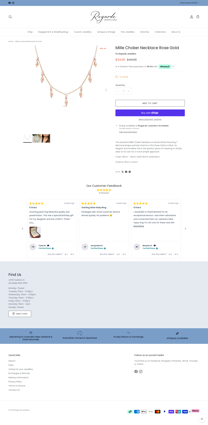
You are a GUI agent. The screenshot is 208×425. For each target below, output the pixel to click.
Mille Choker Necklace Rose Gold (28, 41)
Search (11, 360)
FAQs (10, 365)
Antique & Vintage (106, 32)
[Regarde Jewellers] (104, 17)
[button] (35, 232)
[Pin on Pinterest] (130, 172)
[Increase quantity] (129, 91)
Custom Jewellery (83, 32)
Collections (160, 32)
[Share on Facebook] (126, 172)
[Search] (10, 17)
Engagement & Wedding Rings (53, 32)
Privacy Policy (15, 381)
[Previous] (22, 228)
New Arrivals (108, 3)
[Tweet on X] (123, 172)
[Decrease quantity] (118, 91)
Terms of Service (16, 385)
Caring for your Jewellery (20, 369)
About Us (175, 32)
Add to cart (150, 103)
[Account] (191, 17)
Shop (30, 32)
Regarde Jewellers (127, 53)
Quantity (120, 85)
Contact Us (14, 390)
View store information (128, 132)
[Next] (185, 228)
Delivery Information (18, 377)
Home (10, 41)
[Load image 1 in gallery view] (66, 88)
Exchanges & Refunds (19, 373)
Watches (144, 32)
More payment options (150, 119)
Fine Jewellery (128, 32)
